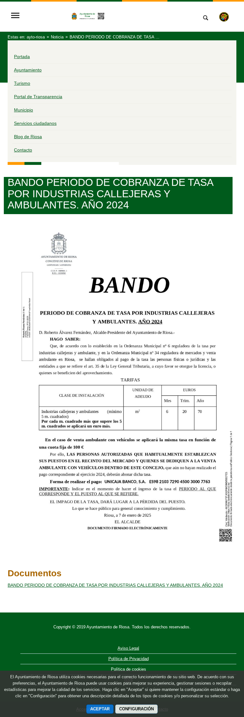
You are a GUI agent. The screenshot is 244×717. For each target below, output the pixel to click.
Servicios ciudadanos (35, 123)
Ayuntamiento (28, 69)
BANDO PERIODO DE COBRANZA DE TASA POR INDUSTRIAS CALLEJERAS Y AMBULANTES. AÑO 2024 (115, 585)
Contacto (23, 149)
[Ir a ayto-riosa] (107, 16)
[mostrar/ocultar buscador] (205, 18)
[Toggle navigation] (15, 16)
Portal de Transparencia (38, 96)
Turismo (22, 83)
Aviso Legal (128, 648)
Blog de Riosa (28, 136)
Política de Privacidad (128, 658)
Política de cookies (128, 669)
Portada (22, 56)
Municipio (23, 109)
